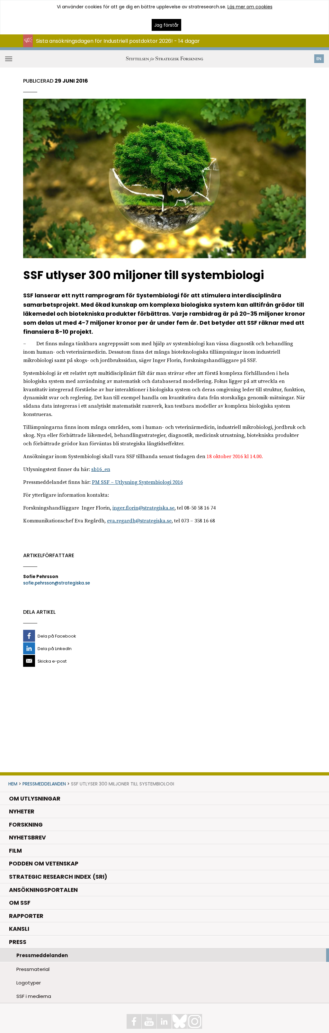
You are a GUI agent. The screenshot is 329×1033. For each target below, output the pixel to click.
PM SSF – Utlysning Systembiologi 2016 (137, 482)
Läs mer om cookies (249, 7)
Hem (12, 784)
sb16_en (100, 469)
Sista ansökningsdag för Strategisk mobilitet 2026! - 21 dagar (112, 47)
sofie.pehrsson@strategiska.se (56, 583)
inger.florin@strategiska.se (143, 508)
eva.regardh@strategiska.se (139, 521)
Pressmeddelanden (44, 784)
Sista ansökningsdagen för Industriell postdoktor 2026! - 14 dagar (118, 41)
